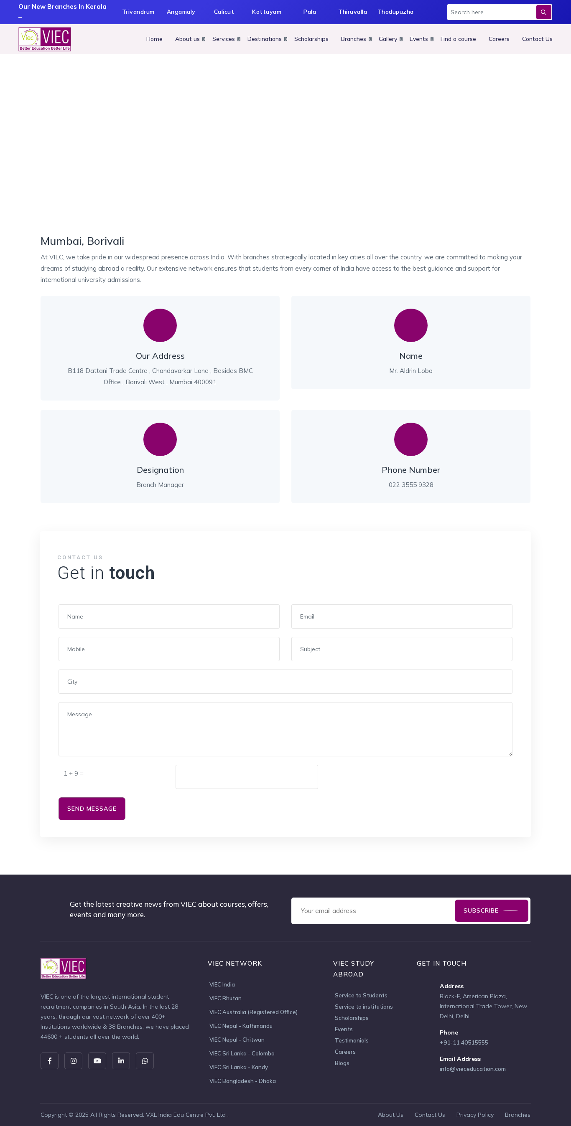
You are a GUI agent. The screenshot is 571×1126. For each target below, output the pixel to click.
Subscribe (481, 910)
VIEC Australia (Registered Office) (253, 1012)
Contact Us (537, 39)
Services (223, 39)
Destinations (264, 39)
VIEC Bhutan (225, 998)
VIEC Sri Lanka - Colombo (242, 1053)
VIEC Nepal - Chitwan (237, 1039)
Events (419, 39)
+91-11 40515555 (464, 1042)
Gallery (388, 39)
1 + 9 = (74, 773)
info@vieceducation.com (473, 1069)
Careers (499, 39)
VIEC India (222, 984)
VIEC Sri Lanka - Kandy (238, 1067)
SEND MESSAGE (92, 808)
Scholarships (311, 39)
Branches (353, 39)
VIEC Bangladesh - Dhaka (242, 1081)
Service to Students (361, 995)
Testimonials (352, 1040)
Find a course (458, 39)
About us (187, 39)
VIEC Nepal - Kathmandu (241, 1025)
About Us (390, 1114)
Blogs (342, 1063)
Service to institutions (364, 1006)
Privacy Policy (475, 1114)
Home (154, 39)
